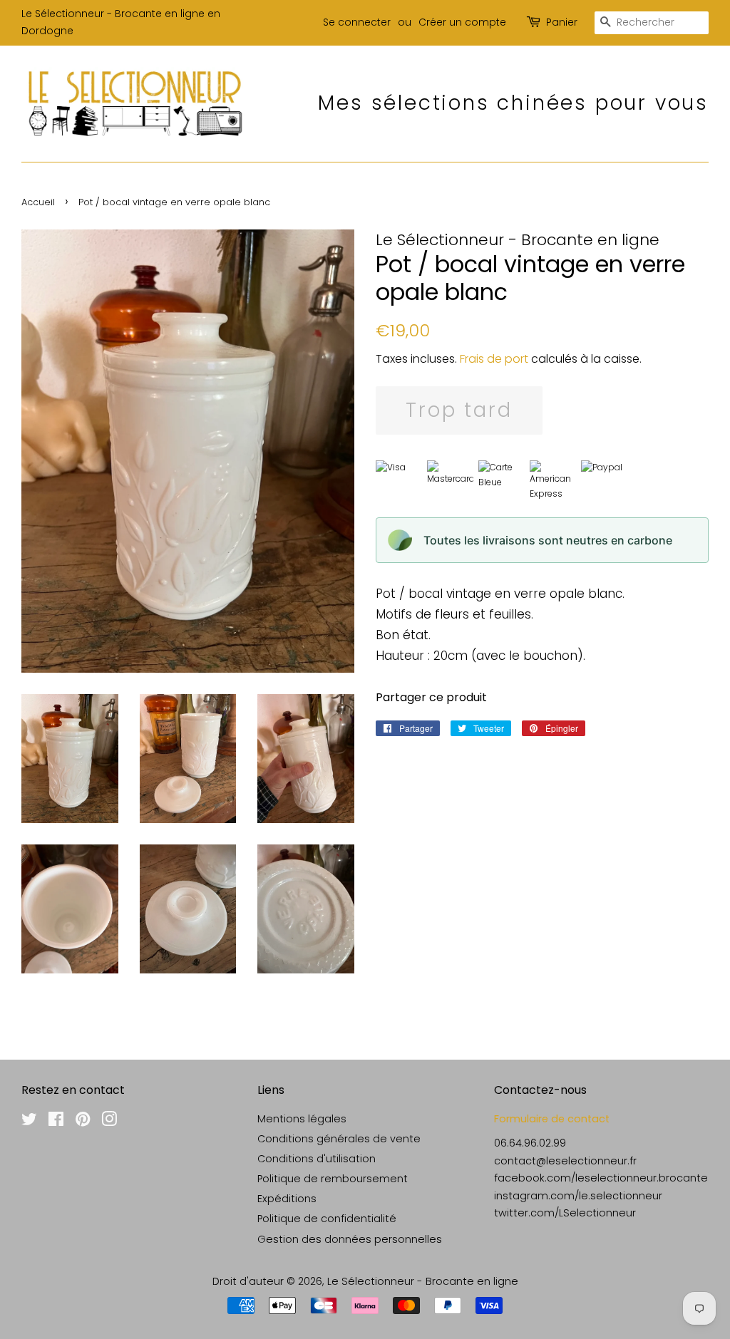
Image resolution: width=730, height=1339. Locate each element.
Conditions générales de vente (339, 1139)
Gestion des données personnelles (349, 1239)
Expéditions (287, 1198)
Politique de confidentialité (326, 1218)
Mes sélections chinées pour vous (513, 103)
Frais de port (494, 359)
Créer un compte (462, 22)
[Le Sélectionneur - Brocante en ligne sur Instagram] (109, 1122)
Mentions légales (301, 1119)
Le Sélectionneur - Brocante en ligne (422, 1281)
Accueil (38, 202)
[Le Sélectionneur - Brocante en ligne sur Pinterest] (83, 1122)
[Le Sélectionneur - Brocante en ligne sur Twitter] (29, 1122)
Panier (561, 22)
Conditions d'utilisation (316, 1159)
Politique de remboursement (332, 1179)
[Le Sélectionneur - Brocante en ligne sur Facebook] (56, 1122)
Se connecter (357, 22)
